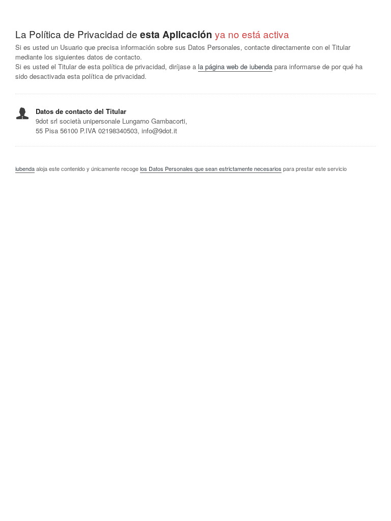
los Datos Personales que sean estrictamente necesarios (211, 168)
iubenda (25, 168)
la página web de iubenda (235, 66)
